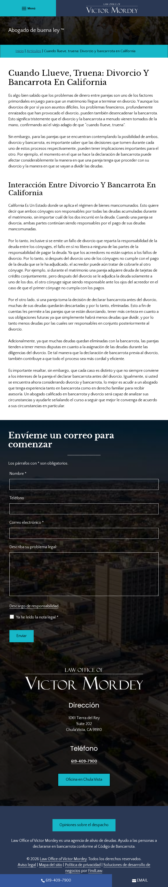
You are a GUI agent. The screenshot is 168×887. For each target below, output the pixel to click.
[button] (28, 8)
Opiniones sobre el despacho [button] (84, 825)
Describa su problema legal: (33, 547)
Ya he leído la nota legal (37, 617)
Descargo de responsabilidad (33, 606)
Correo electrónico (26, 522)
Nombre (17, 474)
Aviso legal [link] (27, 865)
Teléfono (16, 498)
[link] (112, 8)
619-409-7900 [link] (84, 761)
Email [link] (142, 880)
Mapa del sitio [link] (50, 865)
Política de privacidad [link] (83, 865)
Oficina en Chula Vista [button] (84, 779)
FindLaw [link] (95, 871)
